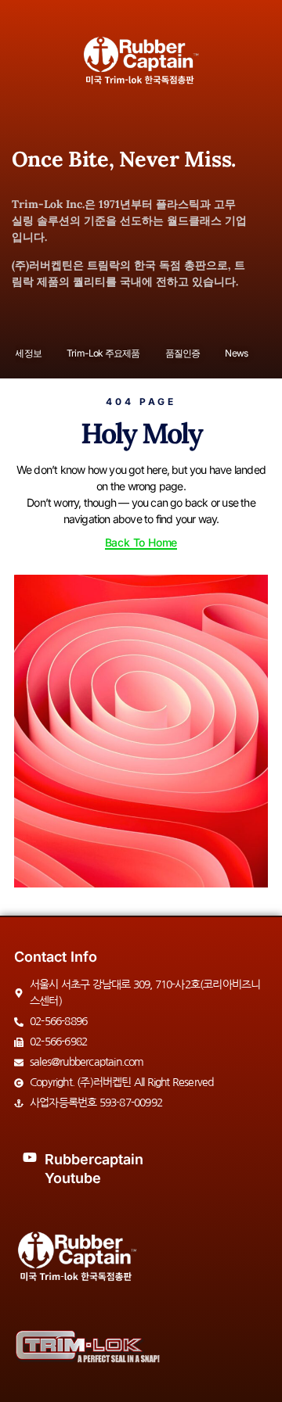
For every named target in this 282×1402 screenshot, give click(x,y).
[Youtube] (30, 1157)
